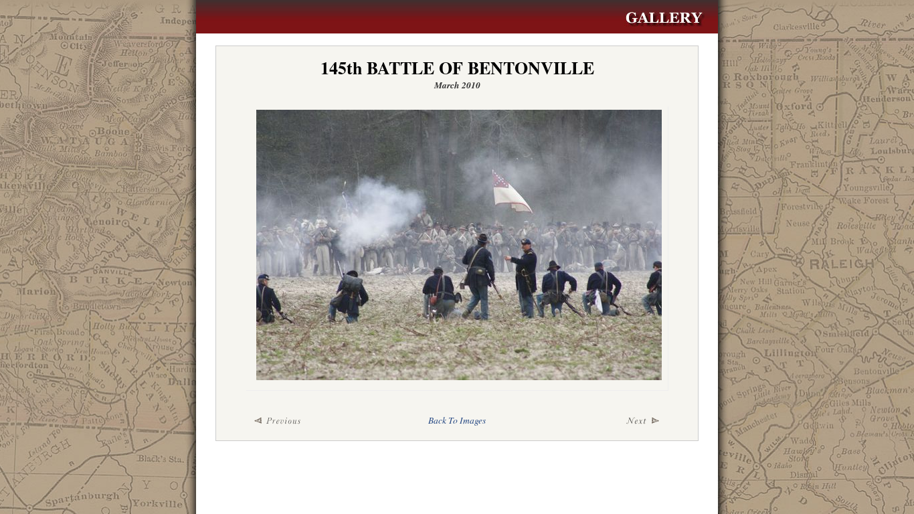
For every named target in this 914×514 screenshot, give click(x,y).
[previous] (316, 421)
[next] (597, 421)
